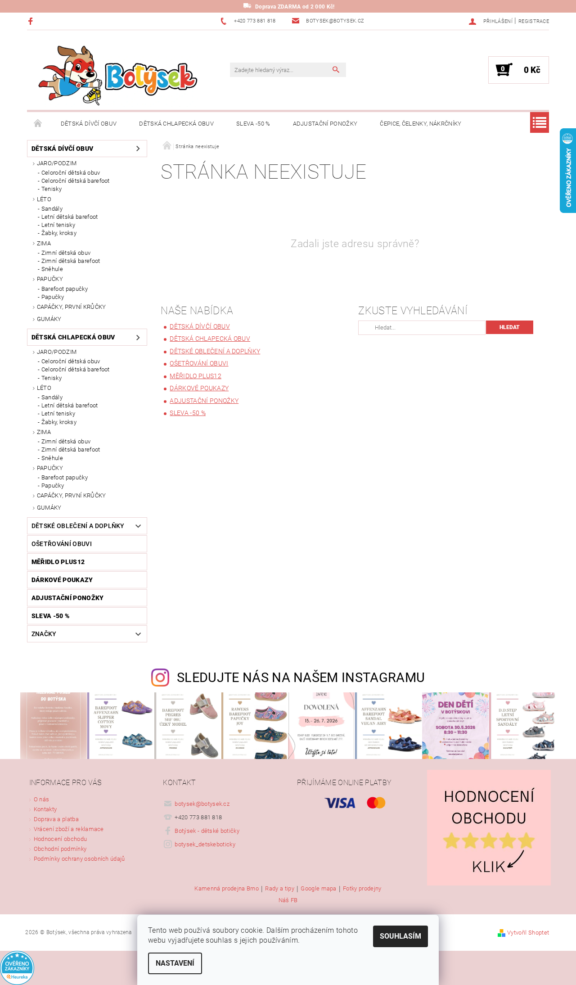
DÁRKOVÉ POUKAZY (62, 579)
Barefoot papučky (64, 288)
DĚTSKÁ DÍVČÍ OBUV (89, 123)
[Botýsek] (115, 74)
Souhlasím (400, 936)
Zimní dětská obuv (65, 252)
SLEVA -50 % (253, 123)
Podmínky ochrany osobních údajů (79, 858)
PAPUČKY (50, 279)
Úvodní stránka (38, 124)
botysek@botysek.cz (202, 803)
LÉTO (44, 199)
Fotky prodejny (362, 889)
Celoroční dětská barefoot (75, 180)
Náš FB (288, 900)
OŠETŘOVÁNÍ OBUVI (62, 543)
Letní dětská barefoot (69, 216)
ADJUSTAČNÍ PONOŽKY (325, 123)
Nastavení (175, 963)
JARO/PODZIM (57, 163)
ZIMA (44, 243)
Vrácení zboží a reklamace (69, 829)
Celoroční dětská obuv (70, 172)
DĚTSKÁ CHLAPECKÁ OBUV (176, 123)
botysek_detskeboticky (205, 844)
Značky (44, 633)
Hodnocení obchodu (60, 839)
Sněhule (52, 269)
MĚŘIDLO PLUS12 (58, 561)
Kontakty (45, 809)
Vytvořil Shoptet (528, 932)
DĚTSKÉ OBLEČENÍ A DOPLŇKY (78, 525)
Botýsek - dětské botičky (207, 830)
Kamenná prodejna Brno (226, 889)
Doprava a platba (56, 819)
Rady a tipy (279, 889)
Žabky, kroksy (58, 233)
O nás (42, 799)
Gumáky (49, 319)
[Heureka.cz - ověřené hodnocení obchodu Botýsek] (17, 967)
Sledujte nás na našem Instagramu (301, 677)
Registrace (533, 21)
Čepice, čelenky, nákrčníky (420, 123)
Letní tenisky (58, 224)
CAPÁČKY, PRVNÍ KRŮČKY (71, 306)
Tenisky (51, 188)
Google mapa (319, 889)
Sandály (52, 208)
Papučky (52, 297)
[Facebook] (31, 21)
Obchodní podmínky (60, 848)
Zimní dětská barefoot (70, 261)
